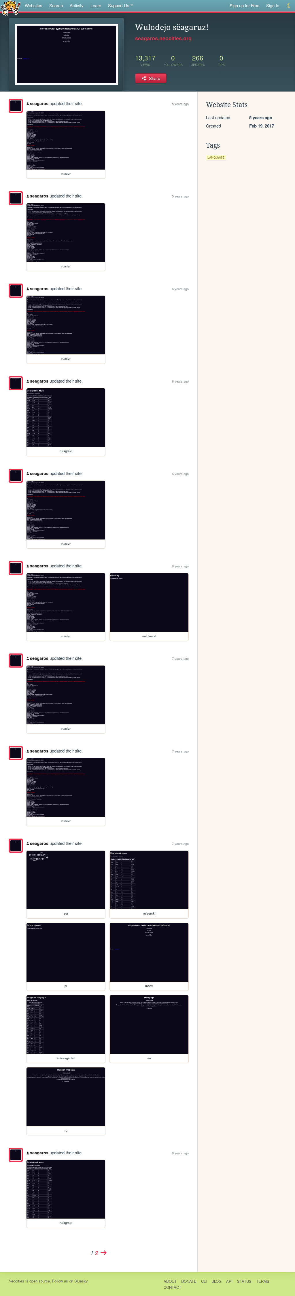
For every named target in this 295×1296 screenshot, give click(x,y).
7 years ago (180, 658)
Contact (172, 1287)
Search (56, 5)
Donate (188, 1281)
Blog (216, 1281)
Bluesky (81, 1281)
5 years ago (180, 103)
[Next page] (103, 1252)
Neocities (16, 1281)
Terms (262, 1281)
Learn (95, 5)
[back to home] (10, 8)
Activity (77, 5)
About (170, 1281)
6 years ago (180, 288)
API (229, 1281)
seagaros (39, 103)
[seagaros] (16, 106)
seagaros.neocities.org (163, 38)
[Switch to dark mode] (289, 5)
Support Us (118, 5)
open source (39, 1281)
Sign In (272, 5)
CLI (204, 1281)
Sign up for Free (244, 5)
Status (244, 1281)
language (215, 157)
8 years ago (180, 1153)
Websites (33, 5)
